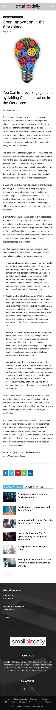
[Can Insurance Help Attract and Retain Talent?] (9, 510)
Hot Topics (22, 702)
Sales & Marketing (21, 699)
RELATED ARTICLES (12, 487)
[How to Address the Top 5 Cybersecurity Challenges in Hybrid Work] (9, 536)
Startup (44, 699)
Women (48, 702)
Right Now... (18, 17)
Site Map (7, 617)
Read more (43, 670)
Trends (31, 702)
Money (39, 702)
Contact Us (8, 595)
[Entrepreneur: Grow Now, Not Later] (9, 549)
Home (9, 699)
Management (8, 17)
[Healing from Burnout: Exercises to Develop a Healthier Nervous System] (9, 562)
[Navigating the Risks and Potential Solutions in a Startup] (9, 523)
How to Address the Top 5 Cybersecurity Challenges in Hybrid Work (32, 536)
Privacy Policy (9, 609)
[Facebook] (24, 689)
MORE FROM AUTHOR (34, 487)
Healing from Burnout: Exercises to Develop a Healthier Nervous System (34, 562)
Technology (34, 699)
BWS (44, 706)
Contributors (8, 598)
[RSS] (31, 689)
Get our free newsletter (13, 606)
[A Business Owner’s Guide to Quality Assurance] (9, 497)
